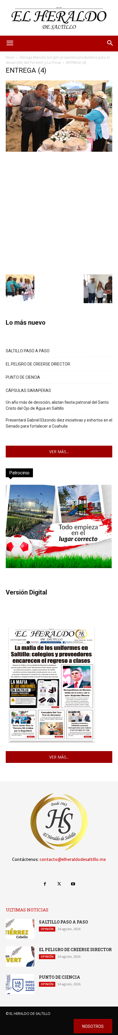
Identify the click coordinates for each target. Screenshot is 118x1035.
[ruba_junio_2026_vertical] (59, 566)
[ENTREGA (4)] (59, 150)
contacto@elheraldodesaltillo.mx (73, 859)
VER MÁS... (59, 451)
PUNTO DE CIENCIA (23, 377)
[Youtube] (73, 884)
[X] (58, 884)
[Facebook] (44, 884)
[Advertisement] (59, 212)
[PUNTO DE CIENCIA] (20, 984)
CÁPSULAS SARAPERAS (28, 390)
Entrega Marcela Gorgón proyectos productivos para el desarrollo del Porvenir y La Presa (58, 60)
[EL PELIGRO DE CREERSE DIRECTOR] (20, 956)
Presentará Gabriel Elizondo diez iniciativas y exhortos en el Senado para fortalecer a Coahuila (59, 423)
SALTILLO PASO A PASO (28, 351)
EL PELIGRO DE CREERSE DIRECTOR (38, 364)
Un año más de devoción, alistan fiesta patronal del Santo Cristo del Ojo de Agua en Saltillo (57, 405)
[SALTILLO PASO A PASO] (20, 929)
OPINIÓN (47, 929)
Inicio (10, 57)
